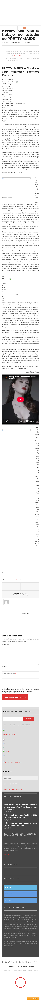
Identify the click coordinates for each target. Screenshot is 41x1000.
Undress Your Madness (26, 579)
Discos (27, 42)
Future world (16, 56)
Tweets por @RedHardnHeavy (12, 789)
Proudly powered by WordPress (11, 970)
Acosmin (36, 970)
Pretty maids (17, 579)
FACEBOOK (8, 894)
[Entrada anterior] (11, 586)
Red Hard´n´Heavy (17, 42)
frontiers (12, 579)
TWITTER (8, 887)
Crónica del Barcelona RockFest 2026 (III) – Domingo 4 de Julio (20, 816)
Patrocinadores (11, 734)
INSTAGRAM (9, 900)
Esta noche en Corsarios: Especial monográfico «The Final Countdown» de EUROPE (20, 807)
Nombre (4, 666)
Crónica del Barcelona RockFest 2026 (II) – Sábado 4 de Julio (20, 824)
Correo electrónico (9, 673)
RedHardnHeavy (20, 961)
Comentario (6, 644)
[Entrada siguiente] (29, 586)
